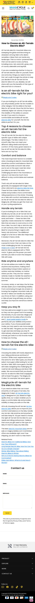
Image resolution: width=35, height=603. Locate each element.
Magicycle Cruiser (8, 248)
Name (5, 473)
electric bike (6, 120)
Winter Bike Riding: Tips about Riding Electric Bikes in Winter (15, 452)
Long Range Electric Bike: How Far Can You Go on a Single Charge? (17, 447)
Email (5, 483)
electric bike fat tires (25, 188)
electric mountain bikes (18, 429)
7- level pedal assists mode (15, 319)
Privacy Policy (18, 521)
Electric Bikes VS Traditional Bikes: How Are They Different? (16, 443)
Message (6, 493)
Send (7, 513)
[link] (17, 8)
